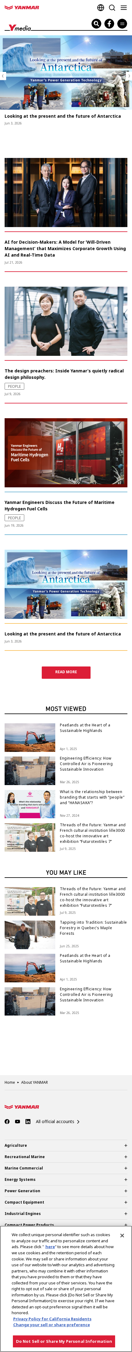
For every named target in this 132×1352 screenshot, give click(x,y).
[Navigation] (125, 7)
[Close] (122, 1235)
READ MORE (66, 671)
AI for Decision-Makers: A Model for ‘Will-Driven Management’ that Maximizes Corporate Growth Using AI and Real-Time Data (65, 248)
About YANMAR (34, 1082)
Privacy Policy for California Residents (52, 1319)
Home (10, 1082)
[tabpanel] (66, 80)
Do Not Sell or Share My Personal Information (64, 1341)
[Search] (112, 7)
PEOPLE (14, 133)
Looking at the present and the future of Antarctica (63, 116)
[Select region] (101, 7)
